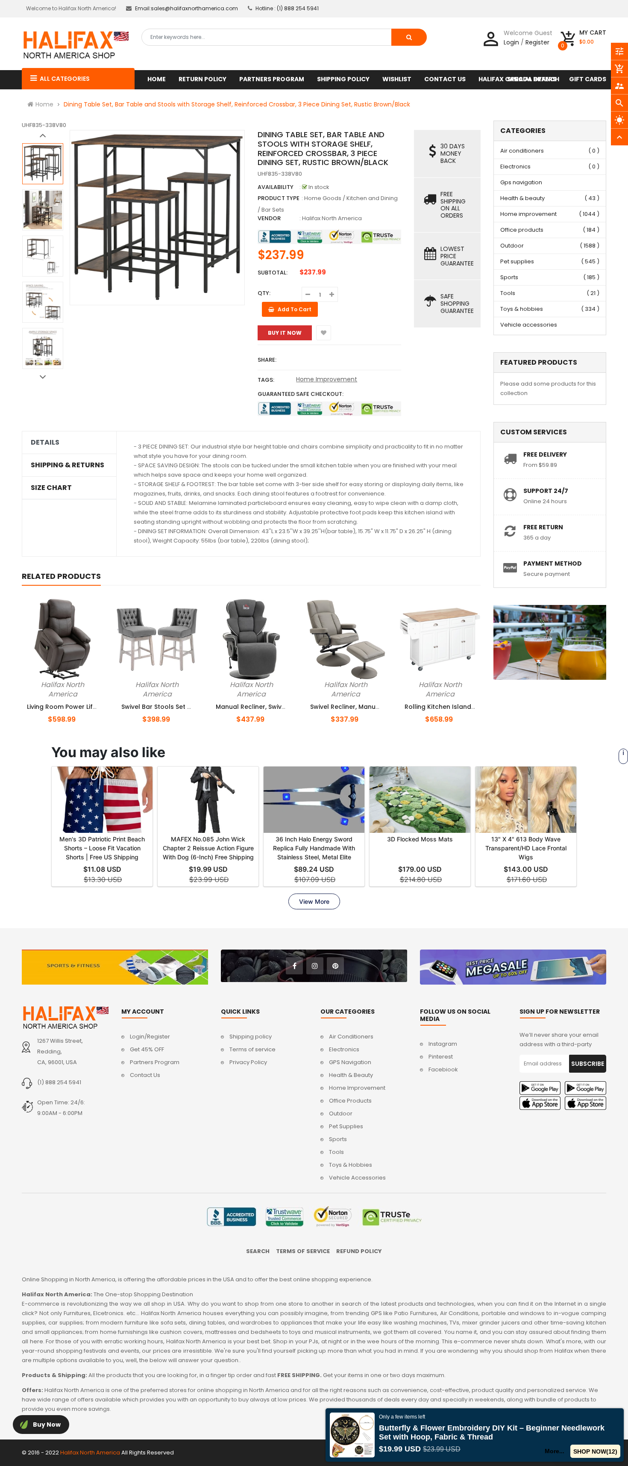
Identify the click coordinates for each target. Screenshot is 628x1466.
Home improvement (528, 214)
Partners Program (154, 1062)
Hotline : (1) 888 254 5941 (287, 8)
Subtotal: (273, 272)
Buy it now (285, 332)
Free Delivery (545, 454)
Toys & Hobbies (350, 1165)
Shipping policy (250, 1036)
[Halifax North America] (65, 1017)
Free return (543, 527)
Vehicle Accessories (357, 1178)
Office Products (350, 1101)
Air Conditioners (351, 1036)
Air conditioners (522, 151)
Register (537, 42)
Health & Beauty (351, 1075)
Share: (267, 360)
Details (45, 442)
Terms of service (252, 1049)
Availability (275, 187)
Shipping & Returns (67, 465)
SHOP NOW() (595, 1451)
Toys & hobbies (521, 309)
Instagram (442, 1044)
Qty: (264, 293)
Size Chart (51, 488)
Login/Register (150, 1036)
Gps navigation (521, 182)
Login (511, 42)
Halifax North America (332, 218)
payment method (552, 563)
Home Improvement (326, 379)
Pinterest (440, 1057)
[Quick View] (76, 683)
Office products (521, 230)
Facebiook (443, 1069)
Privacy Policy (248, 1062)
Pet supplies (517, 261)
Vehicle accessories (528, 325)
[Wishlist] (323, 332)
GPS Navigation (350, 1062)
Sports (509, 277)
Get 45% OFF (147, 1049)
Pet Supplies (346, 1126)
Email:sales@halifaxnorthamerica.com (186, 8)
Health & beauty (522, 198)
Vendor (269, 218)
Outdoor (512, 246)
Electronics (515, 166)
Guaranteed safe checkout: (300, 394)
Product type (278, 198)
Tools (507, 293)
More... (555, 1451)
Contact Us (145, 1075)
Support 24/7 (545, 491)
